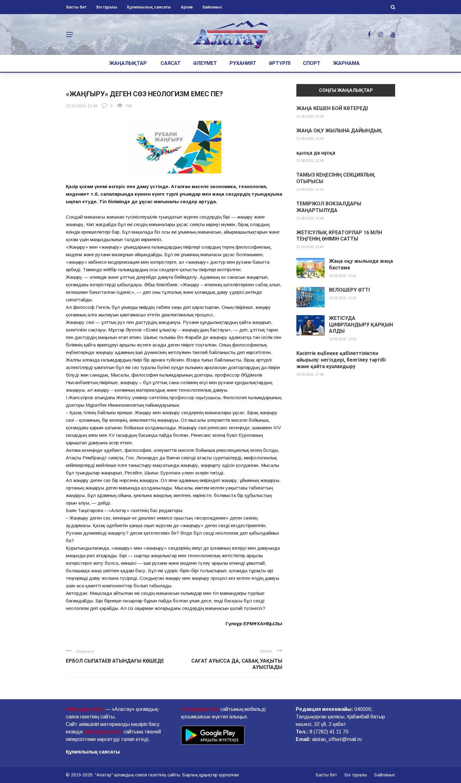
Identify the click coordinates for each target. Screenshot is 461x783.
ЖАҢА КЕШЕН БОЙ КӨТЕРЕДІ (332, 108)
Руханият (243, 63)
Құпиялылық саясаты (149, 7)
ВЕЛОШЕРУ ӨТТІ (349, 290)
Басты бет (76, 7)
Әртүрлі (279, 63)
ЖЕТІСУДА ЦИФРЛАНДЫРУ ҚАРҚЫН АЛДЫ (361, 324)
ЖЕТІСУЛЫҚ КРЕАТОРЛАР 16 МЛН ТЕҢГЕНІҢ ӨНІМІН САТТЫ (339, 236)
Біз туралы (106, 7)
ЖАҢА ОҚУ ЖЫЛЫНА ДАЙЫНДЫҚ (339, 131)
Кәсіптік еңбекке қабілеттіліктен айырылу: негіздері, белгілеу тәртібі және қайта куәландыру (341, 359)
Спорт (312, 63)
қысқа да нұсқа (315, 153)
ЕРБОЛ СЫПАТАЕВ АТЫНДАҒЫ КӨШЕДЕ (115, 661)
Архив (187, 7)
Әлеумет (205, 63)
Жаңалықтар (128, 63)
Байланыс (212, 7)
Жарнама (346, 63)
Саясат (171, 63)
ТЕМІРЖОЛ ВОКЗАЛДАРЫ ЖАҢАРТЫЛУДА (328, 207)
